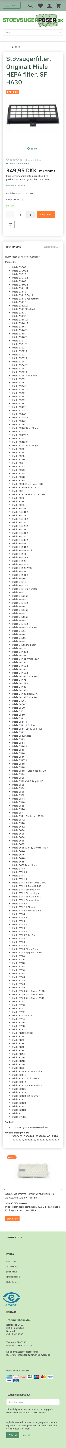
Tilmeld (13, 1435)
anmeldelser (33, 160)
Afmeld (26, 1435)
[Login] (49, 5)
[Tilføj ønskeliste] (10, 224)
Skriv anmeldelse (19, 163)
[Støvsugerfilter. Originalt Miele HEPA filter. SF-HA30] (33, 115)
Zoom (34, 148)
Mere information (16, 185)
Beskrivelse (13, 246)
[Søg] (61, 32)
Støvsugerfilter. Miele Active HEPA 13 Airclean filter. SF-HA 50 (29, 1195)
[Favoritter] (39, 5)
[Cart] (58, 5)
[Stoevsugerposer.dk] (33, 20)
